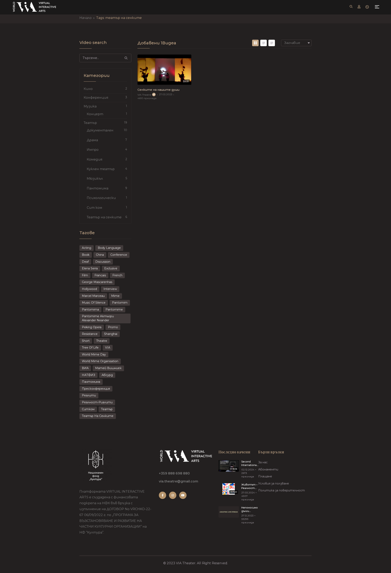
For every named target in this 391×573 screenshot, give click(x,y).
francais (100, 275)
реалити (89, 395)
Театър (90, 123)
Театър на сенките (104, 217)
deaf (85, 262)
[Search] (126, 58)
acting (86, 248)
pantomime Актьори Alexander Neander (98, 318)
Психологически (101, 198)
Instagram (172, 495)
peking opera (91, 327)
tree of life (90, 347)
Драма (92, 140)
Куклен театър (101, 169)
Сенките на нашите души (158, 90)
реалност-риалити (97, 402)
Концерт (95, 114)
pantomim (119, 302)
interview (110, 289)
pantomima (90, 309)
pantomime (114, 309)
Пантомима (97, 188)
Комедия (94, 159)
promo (113, 327)
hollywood (89, 289)
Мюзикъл (95, 178)
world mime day (94, 354)
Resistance (90, 334)
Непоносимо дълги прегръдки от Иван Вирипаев (249, 509)
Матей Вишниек (108, 368)
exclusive (110, 268)
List (263, 43)
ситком (88, 409)
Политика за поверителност (281, 490)
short (86, 341)
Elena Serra (90, 268)
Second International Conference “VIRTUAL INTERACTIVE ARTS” (250, 463)
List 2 (271, 43)
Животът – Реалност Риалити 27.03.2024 (249, 486)
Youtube (183, 495)
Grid (255, 43)
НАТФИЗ (88, 375)
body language (109, 248)
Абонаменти (268, 469)
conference (118, 255)
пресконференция (96, 388)
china (100, 255)
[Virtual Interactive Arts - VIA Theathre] (34, 7)
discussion (102, 262)
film (85, 275)
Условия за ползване (273, 483)
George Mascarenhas (97, 282)
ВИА (85, 368)
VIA (107, 347)
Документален (100, 130)
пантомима (91, 382)
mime (115, 296)
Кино (88, 89)
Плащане (265, 476)
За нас (263, 462)
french (117, 275)
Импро (93, 150)
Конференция (96, 98)
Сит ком (94, 208)
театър (107, 409)
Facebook (162, 495)
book (85, 255)
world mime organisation (100, 361)
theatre (101, 341)
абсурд (107, 375)
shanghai (110, 334)
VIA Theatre (144, 94)
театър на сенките (97, 416)
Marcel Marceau (93, 296)
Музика (90, 106)
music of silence (93, 302)
